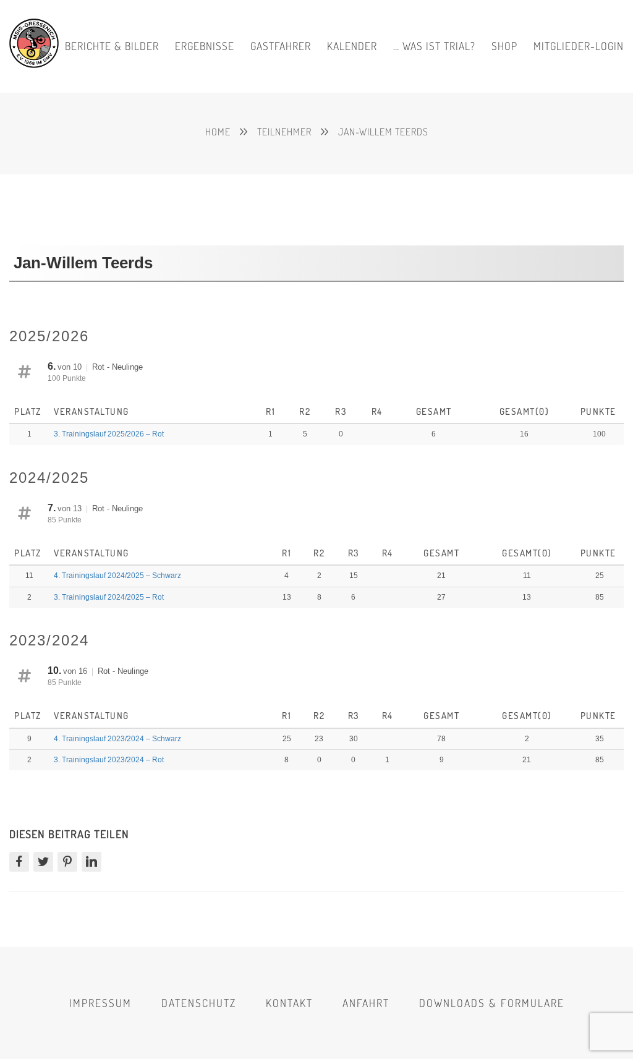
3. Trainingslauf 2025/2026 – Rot (109, 434)
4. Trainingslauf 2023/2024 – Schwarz (117, 738)
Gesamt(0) (524, 411)
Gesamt (434, 411)
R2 (304, 411)
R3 (340, 411)
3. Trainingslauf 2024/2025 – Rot (109, 597)
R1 (270, 411)
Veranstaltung (93, 411)
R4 (377, 411)
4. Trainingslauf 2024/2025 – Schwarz (117, 575)
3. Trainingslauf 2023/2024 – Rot (109, 759)
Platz (29, 411)
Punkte (599, 411)
